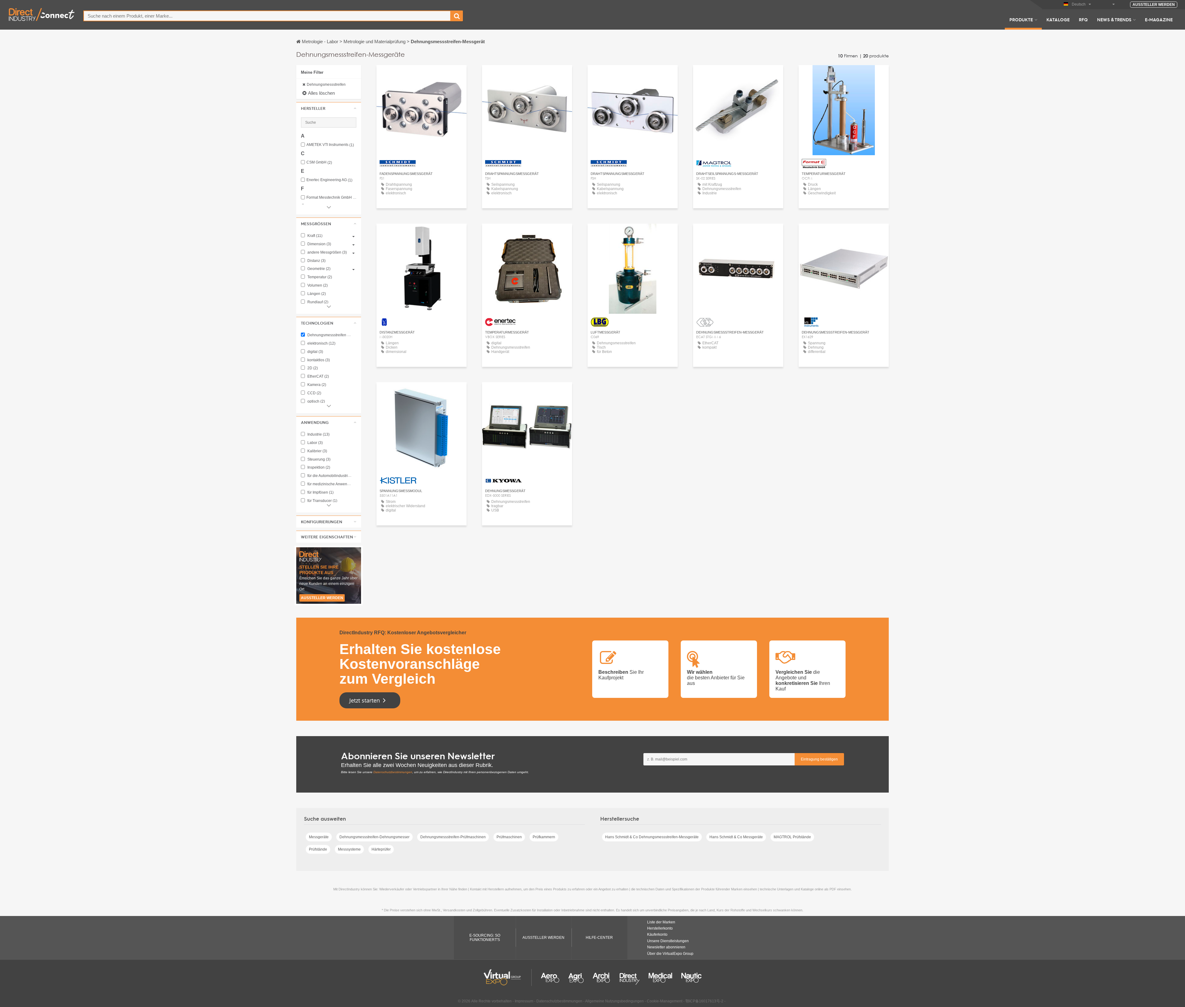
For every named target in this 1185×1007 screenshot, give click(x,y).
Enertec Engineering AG (329, 180)
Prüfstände (318, 849)
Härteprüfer (381, 849)
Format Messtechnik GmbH (331, 197)
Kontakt (421, 234)
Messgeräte (319, 837)
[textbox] (267, 15)
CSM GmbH (319, 162)
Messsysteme (349, 849)
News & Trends (1114, 19)
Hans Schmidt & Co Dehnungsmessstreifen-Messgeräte (652, 837)
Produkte (1021, 19)
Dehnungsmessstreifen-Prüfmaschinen (453, 837)
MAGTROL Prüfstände (792, 837)
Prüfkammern (544, 837)
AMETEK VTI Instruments (330, 145)
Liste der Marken (661, 922)
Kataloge (1058, 19)
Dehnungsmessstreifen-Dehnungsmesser (374, 837)
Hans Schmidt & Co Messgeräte (736, 837)
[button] (328, 108)
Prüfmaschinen (509, 837)
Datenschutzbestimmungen (392, 772)
